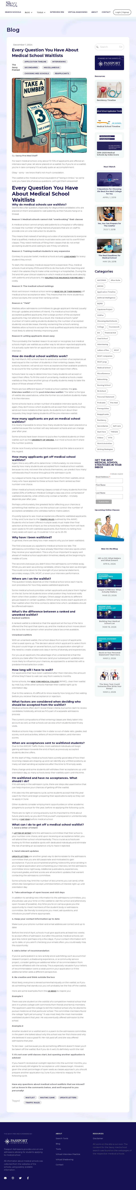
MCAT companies (104, 356)
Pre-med (114, 403)
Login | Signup (122, 12)
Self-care (117, 426)
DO (98, 333)
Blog (27, 12)
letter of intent (22, 833)
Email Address (103, 477)
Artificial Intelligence (106, 298)
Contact (106, 12)
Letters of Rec (103, 350)
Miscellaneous (51, 67)
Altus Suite (115, 280)
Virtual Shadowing (77, 12)
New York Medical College (45, 681)
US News (52, 991)
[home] (11, 4)
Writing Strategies (105, 449)
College (100, 327)
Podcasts (101, 403)
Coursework (114, 327)
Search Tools (62, 1138)
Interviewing (59, 62)
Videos (100, 438)
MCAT (116, 350)
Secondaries (31, 67)
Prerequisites (103, 409)
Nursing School (104, 385)
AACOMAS (101, 280)
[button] (30, 12)
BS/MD (100, 304)
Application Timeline (35, 62)
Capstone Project (104, 309)
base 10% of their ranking (68, 291)
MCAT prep (102, 362)
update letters (68, 1097)
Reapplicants (62, 73)
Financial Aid (110, 333)
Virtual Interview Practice (68, 1154)
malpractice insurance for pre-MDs (64, 278)
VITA (110, 438)
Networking (102, 379)
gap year (25, 819)
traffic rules (33, 1102)
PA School (101, 391)
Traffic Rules (47, 519)
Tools (40, 12)
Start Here (101, 432)
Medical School (104, 368)
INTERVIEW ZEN (57, 12)
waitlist (30, 1097)
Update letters (20, 856)
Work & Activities (104, 443)
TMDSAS (114, 432)
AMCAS (100, 286)
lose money (70, 256)
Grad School (102, 339)
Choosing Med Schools (37, 73)
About (94, 12)
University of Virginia (43, 440)
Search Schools (13, 12)
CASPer (100, 315)
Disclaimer (98, 1138)
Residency (101, 420)
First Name (100, 485)
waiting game (47, 1097)
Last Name (100, 493)
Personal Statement (105, 397)
